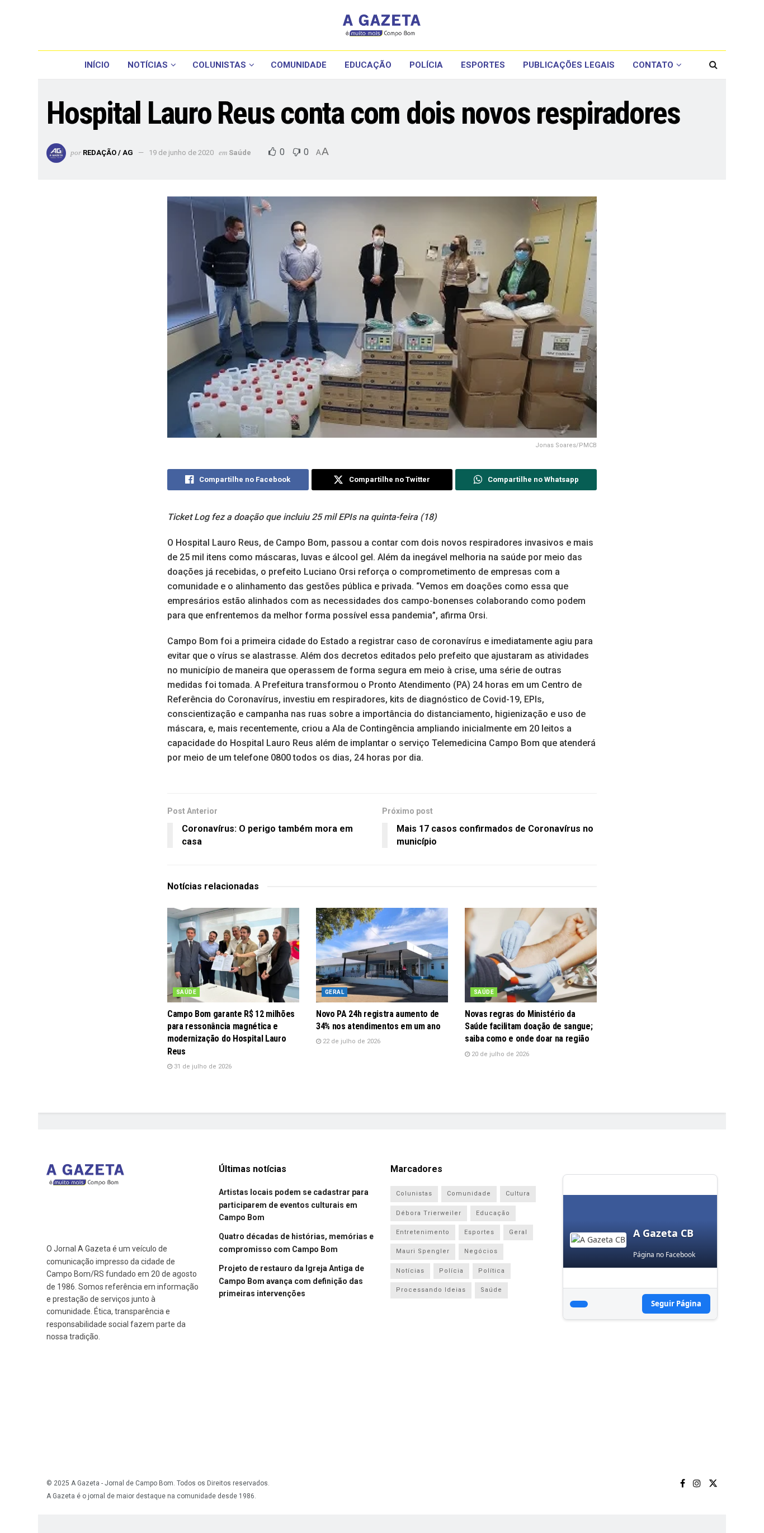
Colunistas (219, 65)
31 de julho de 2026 (202, 1066)
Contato (653, 65)
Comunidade (299, 65)
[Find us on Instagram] (697, 1483)
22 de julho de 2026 (350, 1041)
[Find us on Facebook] (682, 1483)
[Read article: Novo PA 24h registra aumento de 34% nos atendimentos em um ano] (382, 955)
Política (491, 1270)
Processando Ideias (431, 1289)
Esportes (483, 65)
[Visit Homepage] (382, 25)
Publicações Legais (569, 65)
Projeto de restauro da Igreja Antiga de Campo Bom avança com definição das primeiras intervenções (291, 1281)
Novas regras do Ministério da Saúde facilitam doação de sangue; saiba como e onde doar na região (528, 1026)
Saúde (240, 152)
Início (97, 65)
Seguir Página (676, 1303)
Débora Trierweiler (428, 1213)
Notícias (148, 65)
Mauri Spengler (423, 1251)
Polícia (426, 65)
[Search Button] (713, 65)
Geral (334, 992)
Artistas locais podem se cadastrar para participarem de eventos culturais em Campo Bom (294, 1205)
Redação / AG (108, 152)
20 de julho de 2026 (499, 1054)
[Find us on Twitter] (713, 1483)
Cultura (518, 1193)
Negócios (481, 1251)
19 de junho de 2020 (181, 152)
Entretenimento (423, 1232)
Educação (368, 65)
